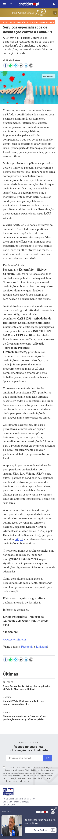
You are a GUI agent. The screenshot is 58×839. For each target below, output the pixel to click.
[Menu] (4, 4)
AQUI (19, 539)
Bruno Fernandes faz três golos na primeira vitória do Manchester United (26, 687)
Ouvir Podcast (40, 830)
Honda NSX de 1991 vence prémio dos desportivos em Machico (23, 702)
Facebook (26, 647)
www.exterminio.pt (14, 639)
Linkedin (41, 647)
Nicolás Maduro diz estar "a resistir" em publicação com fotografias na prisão (24, 717)
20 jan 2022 (11, 59)
